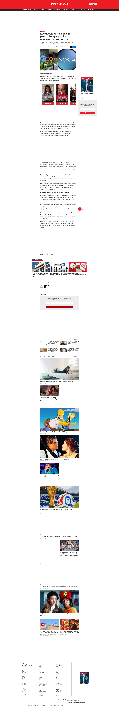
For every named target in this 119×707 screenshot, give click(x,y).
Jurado (57, 695)
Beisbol (57, 678)
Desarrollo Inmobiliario (44, 684)
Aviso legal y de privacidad (46, 705)
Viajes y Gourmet (26, 694)
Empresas (35, 9)
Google (48, 254)
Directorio (63, 705)
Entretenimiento (42, 674)
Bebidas (57, 689)
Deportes (41, 676)
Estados (24, 682)
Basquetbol (58, 680)
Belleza (24, 692)
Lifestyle (58, 683)
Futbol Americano (59, 679)
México (24, 678)
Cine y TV (41, 677)
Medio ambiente (42, 691)
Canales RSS (56, 705)
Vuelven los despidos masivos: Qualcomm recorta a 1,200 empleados (40, 275)
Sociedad (24, 684)
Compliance (36, 705)
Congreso (24, 679)
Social (40, 692)
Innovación (58, 664)
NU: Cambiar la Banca (87, 93)
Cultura (40, 663)
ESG (77, 9)
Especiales (58, 673)
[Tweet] (71, 47)
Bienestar (58, 692)
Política (42, 9)
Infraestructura (42, 685)
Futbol (57, 677)
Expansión (46, 285)
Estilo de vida (42, 670)
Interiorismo (41, 688)
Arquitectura (41, 686)
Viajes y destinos (59, 690)
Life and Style (91, 9)
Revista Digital (93, 4)
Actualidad (58, 670)
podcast (84, 208)
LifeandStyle (25, 673)
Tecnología (65, 9)
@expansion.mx (61, 700)
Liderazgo (58, 671)
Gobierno (24, 677)
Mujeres (83, 9)
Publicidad (30, 705)
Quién (23, 687)
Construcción (42, 683)
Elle (40, 665)
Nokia (52, 254)
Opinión (24, 683)
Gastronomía (58, 688)
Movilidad (41, 695)
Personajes (58, 691)
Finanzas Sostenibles (60, 663)
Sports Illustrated (59, 676)
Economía (49, 9)
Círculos (24, 690)
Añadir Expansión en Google (60, 46)
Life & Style (41, 672)
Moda (23, 691)
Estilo (40, 673)
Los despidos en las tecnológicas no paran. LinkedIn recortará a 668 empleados (59, 275)
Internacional (57, 9)
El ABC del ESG (59, 665)
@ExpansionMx (48, 73)
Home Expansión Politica (27, 665)
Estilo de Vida (59, 694)
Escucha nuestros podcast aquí (89, 209)
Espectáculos (25, 688)
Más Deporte (58, 682)
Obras (72, 9)
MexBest (57, 686)
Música (40, 678)
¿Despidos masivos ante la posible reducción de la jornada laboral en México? (78, 275)
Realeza (24, 689)
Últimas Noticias (27, 9)
